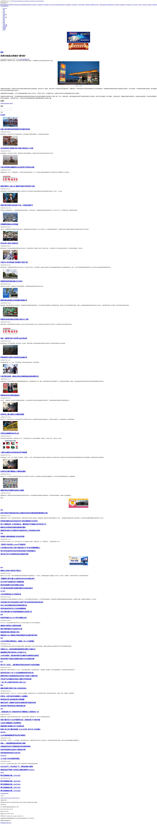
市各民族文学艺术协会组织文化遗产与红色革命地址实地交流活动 (21, 602)
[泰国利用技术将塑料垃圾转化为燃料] (10, 487)
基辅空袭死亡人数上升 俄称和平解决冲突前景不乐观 (17, 186)
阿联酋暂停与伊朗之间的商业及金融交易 (13, 357)
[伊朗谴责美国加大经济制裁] (10, 221)
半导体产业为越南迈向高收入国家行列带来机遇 (15, 679)
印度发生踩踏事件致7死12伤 (9, 433)
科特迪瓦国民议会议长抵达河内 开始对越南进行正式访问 (19, 521)
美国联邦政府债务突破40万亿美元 (11, 281)
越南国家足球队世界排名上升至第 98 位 (13, 652)
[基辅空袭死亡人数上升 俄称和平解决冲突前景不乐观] (10, 183)
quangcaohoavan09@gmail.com (13, 797)
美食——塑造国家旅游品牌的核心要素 (13, 743)
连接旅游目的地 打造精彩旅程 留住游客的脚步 (15, 746)
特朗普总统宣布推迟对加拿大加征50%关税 (14, 319)
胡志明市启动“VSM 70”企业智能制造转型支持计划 (17, 672)
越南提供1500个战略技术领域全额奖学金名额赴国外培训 (18, 635)
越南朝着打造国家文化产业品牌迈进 (12, 726)
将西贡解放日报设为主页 (5, 822)
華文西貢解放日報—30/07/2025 (10, 781)
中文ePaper (41, 1)
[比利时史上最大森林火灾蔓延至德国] (10, 411)
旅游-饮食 (5, 26)
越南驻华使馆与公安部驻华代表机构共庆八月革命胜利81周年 (20, 530)
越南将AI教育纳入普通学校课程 (10, 625)
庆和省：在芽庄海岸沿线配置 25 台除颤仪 (14, 696)
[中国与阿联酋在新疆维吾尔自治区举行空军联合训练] (10, 164)
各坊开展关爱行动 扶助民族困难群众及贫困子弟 (16, 611)
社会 (4, 10)
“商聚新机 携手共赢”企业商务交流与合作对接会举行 (17, 578)
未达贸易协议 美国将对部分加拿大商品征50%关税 (16, 148)
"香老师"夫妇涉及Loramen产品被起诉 (13, 544)
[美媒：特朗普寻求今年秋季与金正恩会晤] (10, 335)
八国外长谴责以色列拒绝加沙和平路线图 (13, 452)
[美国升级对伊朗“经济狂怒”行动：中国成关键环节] (10, 202)
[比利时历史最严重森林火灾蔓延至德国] (10, 468)
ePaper (2, 772)
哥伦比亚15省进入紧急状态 (9, 243)
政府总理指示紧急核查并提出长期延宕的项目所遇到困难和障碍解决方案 (24, 513)
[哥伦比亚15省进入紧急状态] (10, 240)
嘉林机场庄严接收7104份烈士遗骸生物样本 (17, 769)
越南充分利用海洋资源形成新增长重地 (13, 527)
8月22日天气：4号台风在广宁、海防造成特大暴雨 (16, 766)
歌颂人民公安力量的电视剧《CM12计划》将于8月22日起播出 (20, 729)
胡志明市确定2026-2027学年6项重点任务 (13, 617)
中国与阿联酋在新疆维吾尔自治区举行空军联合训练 (17, 167)
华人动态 (5, 17)
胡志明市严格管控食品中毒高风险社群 (13, 706)
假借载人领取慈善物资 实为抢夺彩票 (12, 536)
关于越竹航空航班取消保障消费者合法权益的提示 (16, 588)
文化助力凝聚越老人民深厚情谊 (10, 723)
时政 (4, 9)
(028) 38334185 (3, 797)
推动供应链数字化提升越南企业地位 (12, 585)
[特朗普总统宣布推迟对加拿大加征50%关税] (10, 316)
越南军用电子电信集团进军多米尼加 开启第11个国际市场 (19, 676)
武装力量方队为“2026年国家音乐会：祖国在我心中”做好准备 (20, 719)
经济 (4, 13)
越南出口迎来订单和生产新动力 (10, 570)
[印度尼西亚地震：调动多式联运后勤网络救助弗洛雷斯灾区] (10, 373)
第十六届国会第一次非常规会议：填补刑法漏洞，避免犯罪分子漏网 (33, 4)
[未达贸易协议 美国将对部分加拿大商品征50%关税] (10, 145)
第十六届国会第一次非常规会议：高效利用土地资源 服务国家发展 (119, 4)
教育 (4, 18)
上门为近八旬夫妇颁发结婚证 (10, 758)
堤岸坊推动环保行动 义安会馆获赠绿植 (13, 608)
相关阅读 (2, 115)
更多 (2, 497)
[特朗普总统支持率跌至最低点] (10, 392)
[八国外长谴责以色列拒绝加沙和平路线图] (10, 449)
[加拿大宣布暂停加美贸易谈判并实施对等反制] (10, 126)
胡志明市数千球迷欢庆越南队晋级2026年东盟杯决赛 (17, 658)
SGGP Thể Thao (26, 1)
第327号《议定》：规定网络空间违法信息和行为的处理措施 (19, 665)
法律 (4, 12)
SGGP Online (13, 1)
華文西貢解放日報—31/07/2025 (10, 775)
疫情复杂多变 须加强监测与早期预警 (12, 699)
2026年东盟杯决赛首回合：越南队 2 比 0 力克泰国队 (17, 641)
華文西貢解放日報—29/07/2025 (10, 784)
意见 (4, 30)
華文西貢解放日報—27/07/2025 (10, 790)
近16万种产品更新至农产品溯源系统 (12, 582)
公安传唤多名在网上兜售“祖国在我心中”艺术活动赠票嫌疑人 (20, 547)
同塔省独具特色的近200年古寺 (10, 753)
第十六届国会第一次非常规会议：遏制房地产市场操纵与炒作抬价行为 (23, 524)
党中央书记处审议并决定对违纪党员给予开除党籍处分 (18, 551)
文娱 (4, 23)
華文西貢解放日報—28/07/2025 (10, 787)
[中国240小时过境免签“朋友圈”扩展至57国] (10, 259)
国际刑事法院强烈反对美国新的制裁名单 (13, 300)
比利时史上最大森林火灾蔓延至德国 (12, 414)
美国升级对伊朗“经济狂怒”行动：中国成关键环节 (16, 205)
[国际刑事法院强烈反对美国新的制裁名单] (10, 297)
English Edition (19, 1)
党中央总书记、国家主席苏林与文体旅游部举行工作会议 (60, 4)
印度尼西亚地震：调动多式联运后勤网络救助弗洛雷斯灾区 (19, 376)
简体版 (4, 27)
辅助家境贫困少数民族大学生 (10, 632)
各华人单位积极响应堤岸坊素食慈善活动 (13, 605)
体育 (4, 19)
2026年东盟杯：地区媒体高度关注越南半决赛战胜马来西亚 (19, 655)
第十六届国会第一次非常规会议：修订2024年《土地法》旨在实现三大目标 (88, 4)
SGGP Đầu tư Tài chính (34, 1)
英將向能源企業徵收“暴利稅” (6, 103)
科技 (4, 21)
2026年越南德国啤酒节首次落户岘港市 (13, 735)
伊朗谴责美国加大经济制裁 (9, 224)
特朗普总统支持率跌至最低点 (10, 395)
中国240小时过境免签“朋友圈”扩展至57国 (14, 262)
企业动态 (5, 14)
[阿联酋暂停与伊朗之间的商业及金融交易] (10, 354)
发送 (2, 112)
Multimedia (3, 755)
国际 (4, 15)
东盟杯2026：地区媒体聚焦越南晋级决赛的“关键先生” (18, 649)
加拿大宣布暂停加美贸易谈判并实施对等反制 (15, 129)
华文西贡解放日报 (4, 6)
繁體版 (4, 28)
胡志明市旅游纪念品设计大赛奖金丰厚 (13, 749)
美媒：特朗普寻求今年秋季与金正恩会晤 (13, 338)
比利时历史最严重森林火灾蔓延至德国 (13, 471)
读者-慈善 (5, 24)
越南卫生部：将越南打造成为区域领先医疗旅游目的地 (18, 702)
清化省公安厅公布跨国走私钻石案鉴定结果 (14, 554)
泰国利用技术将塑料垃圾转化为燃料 (12, 490)
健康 (4, 22)
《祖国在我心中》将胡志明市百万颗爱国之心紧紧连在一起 (19, 712)
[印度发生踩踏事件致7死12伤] (10, 430)
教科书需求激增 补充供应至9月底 (11, 629)
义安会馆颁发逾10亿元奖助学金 (10, 594)
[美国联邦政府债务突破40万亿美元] (10, 278)
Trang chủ (5, 8)
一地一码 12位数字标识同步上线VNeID (13, 682)
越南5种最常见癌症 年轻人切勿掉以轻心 (13, 688)
